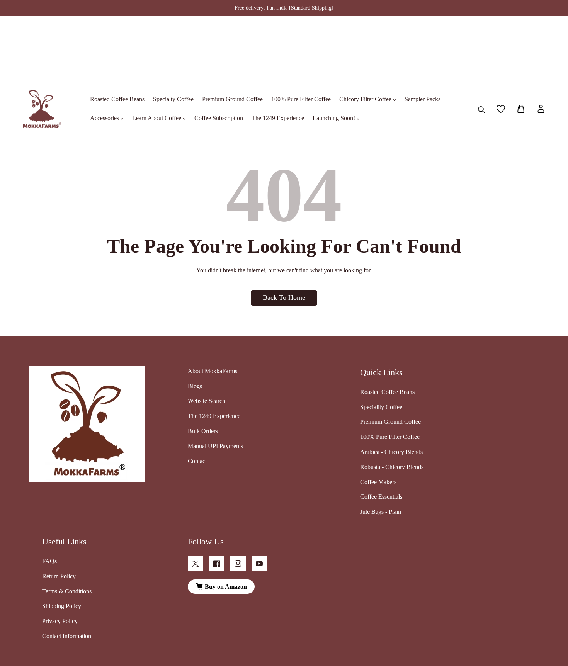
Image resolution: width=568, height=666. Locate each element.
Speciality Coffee (381, 407)
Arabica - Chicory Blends (391, 452)
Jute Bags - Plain (380, 511)
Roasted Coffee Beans (387, 392)
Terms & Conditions (67, 591)
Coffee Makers (378, 482)
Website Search (206, 401)
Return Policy (59, 576)
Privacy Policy (60, 621)
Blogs (195, 386)
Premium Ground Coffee (390, 421)
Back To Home (284, 297)
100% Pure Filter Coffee (390, 436)
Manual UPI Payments (215, 446)
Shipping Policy (61, 606)
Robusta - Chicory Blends (391, 467)
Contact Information (66, 636)
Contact (197, 461)
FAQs (49, 561)
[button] (521, 109)
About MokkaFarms (212, 371)
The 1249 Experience (214, 416)
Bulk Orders (203, 431)
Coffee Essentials (381, 496)
